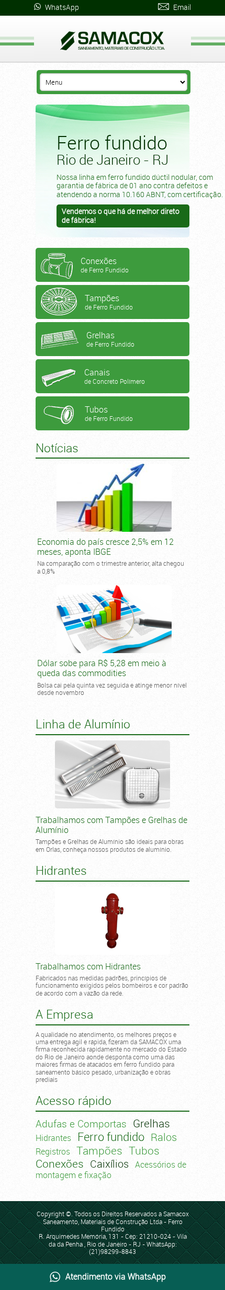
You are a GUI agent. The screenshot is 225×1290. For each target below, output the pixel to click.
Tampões (99, 1150)
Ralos (164, 1137)
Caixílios (109, 1164)
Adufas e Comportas (81, 1124)
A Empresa (64, 1014)
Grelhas (151, 1123)
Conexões (60, 1163)
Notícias (57, 448)
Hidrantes (53, 1138)
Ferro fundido (110, 1136)
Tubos (144, 1150)
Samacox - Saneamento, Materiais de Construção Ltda (112, 40)
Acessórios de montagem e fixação (111, 1170)
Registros (53, 1151)
